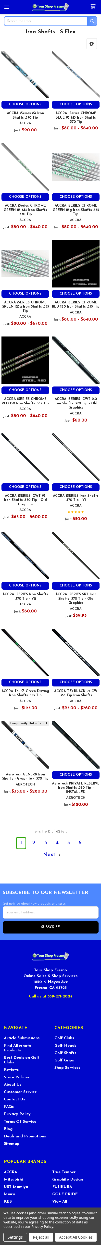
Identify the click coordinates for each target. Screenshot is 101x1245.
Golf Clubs (64, 1038)
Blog (8, 1129)
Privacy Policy (17, 1114)
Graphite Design (67, 1180)
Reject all (41, 1237)
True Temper (64, 1172)
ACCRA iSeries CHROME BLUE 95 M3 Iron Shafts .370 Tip (75, 118)
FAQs (9, 1107)
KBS (8, 1202)
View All (59, 1202)
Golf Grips (64, 1060)
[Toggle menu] (6, 6)
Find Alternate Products (17, 1048)
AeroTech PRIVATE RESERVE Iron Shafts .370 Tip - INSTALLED (76, 788)
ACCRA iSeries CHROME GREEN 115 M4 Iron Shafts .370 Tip (25, 210)
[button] (92, 43)
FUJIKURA (62, 1187)
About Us (12, 1085)
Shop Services (67, 1068)
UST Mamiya (16, 1187)
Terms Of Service (20, 1122)
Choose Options (25, 104)
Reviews (11, 1070)
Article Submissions (21, 1038)
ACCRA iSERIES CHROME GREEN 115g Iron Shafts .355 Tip (76, 210)
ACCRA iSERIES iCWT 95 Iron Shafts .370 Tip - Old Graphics (25, 500)
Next (50, 855)
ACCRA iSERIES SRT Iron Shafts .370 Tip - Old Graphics (75, 599)
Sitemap (11, 1144)
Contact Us (14, 1099)
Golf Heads (65, 1046)
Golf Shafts (65, 1053)
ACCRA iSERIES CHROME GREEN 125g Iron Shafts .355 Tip (25, 307)
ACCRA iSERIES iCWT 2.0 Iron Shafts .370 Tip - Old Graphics (75, 403)
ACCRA (10, 1172)
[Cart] (94, 6)
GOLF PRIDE (65, 1194)
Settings (15, 1237)
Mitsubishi (13, 1180)
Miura (9, 1194)
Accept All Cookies (76, 1237)
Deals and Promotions (25, 1136)
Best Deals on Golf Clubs (21, 1060)
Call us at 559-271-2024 (50, 996)
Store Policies (16, 1077)
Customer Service (20, 1092)
